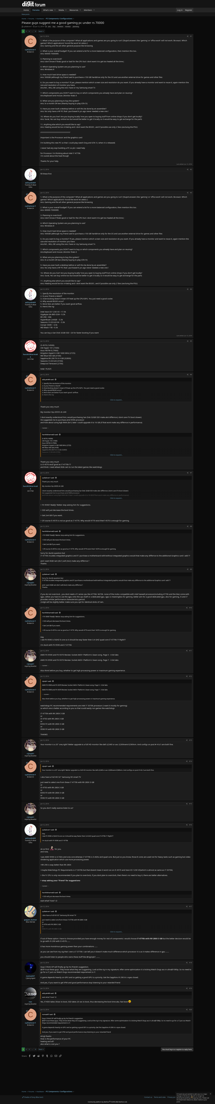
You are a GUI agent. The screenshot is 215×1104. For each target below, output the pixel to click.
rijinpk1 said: (46, 681)
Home (26, 10)
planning (76, 26)
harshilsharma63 (30, 355)
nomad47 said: (47, 1014)
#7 (191, 473)
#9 (191, 569)
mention (60, 26)
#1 (191, 36)
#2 (191, 169)
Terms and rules (160, 1097)
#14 (190, 761)
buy (54, 26)
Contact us (148, 1097)
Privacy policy (172, 1097)
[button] (55, 10)
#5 (191, 341)
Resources (74, 10)
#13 (190, 740)
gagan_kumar (30, 919)
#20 (190, 1010)
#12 (190, 676)
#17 (190, 906)
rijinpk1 (30, 582)
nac (30, 1001)
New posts (25, 14)
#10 (190, 608)
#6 (191, 374)
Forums (35, 10)
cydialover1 (27, 26)
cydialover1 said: (48, 478)
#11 (190, 651)
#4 (191, 289)
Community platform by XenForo (107, 1102)
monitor (68, 26)
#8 (191, 526)
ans (49, 26)
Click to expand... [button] (116, 400)
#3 (191, 193)
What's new (48, 10)
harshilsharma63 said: (50, 434)
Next (40, 31)
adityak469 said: (48, 379)
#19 (190, 988)
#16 (190, 825)
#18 (190, 963)
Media (61, 10)
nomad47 (30, 976)
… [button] (32, 31)
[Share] (187, 36)
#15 (190, 804)
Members (88, 10)
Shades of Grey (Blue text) (33, 1097)
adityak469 (30, 182)
